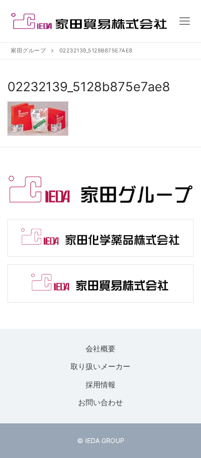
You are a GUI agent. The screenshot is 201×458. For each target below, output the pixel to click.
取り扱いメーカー (100, 366)
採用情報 (100, 384)
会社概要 (100, 348)
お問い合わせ (100, 402)
